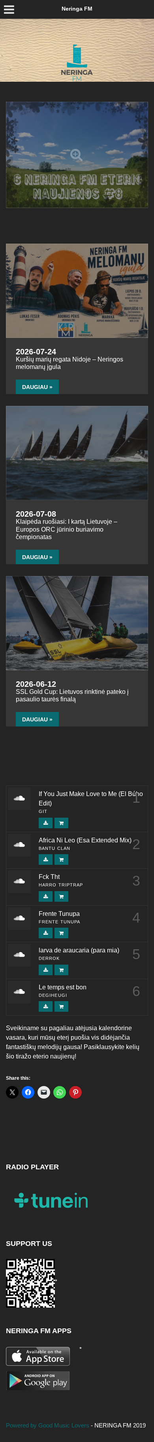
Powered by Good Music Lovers (48, 1425)
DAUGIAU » (37, 387)
